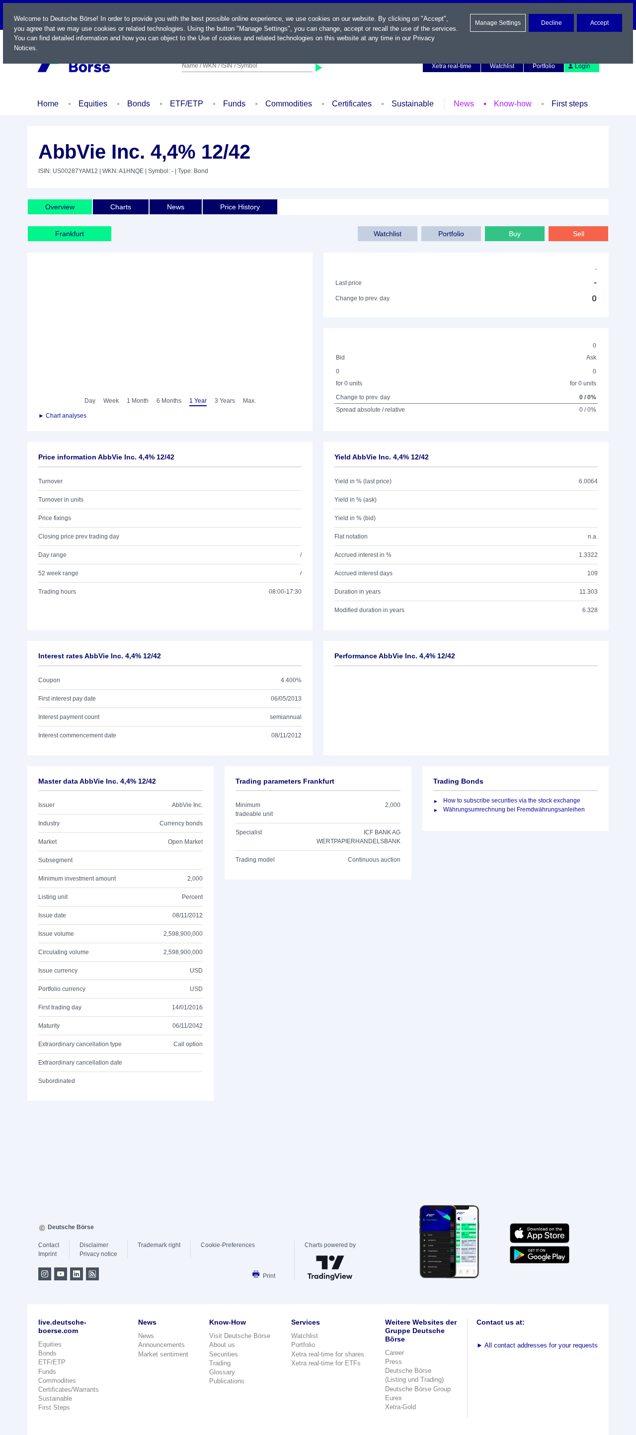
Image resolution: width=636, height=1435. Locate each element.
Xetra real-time (452, 66)
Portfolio (544, 66)
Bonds (138, 103)
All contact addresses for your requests (537, 1345)
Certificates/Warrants (68, 1389)
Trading (220, 1363)
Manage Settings (498, 22)
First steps (570, 103)
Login (582, 66)
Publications (226, 1381)
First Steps (54, 1407)
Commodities (288, 103)
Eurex (393, 1398)
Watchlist (502, 66)
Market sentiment (163, 1354)
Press (393, 1361)
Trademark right (159, 1245)
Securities (223, 1354)
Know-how (513, 103)
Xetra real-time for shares (327, 1354)
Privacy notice (98, 1254)
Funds (234, 103)
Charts (120, 207)
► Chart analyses (62, 415)
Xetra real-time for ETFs (326, 1363)
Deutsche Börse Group (418, 1389)
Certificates (352, 103)
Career (394, 1352)
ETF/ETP (186, 103)
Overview (60, 207)
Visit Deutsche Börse (239, 1336)
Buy (515, 234)
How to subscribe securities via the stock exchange (511, 800)
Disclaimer (94, 1245)
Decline (551, 22)
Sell (578, 234)
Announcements (161, 1344)
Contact (48, 1245)
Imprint (47, 1254)
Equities (93, 103)
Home (48, 103)
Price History (240, 207)
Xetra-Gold (400, 1407)
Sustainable (413, 103)
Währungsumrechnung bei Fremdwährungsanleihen (514, 809)
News (464, 103)
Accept (599, 22)
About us (222, 1344)
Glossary (222, 1372)
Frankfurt (69, 234)
